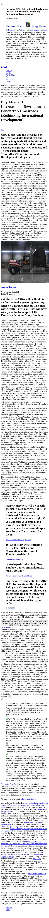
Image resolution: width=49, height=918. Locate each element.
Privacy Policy (11, 576)
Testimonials (10, 559)
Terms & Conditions (24, 576)
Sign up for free (8, 287)
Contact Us (19, 559)
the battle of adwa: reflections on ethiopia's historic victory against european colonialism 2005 (24, 805)
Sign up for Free (7, 784)
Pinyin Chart (10, 75)
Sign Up (4, 67)
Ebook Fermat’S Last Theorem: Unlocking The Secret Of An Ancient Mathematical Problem (24, 844)
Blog (7, 77)
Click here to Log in (28, 799)
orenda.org (37, 859)
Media (19, 540)
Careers (8, 81)
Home (8, 910)
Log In (8, 73)
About (8, 540)
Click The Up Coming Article (12, 827)
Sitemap (9, 908)
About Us (9, 79)
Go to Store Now (7, 627)
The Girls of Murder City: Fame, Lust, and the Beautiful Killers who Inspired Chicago (23, 854)
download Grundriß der (37, 874)
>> (3, 130)
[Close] (10, 696)
